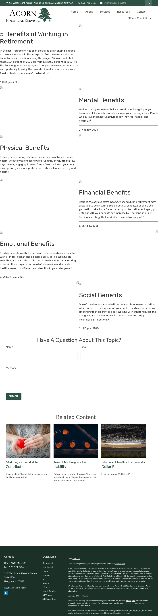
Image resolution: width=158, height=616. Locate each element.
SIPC (133, 601)
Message (11, 368)
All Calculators (49, 599)
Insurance (47, 575)
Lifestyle (46, 587)
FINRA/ (128, 601)
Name (9, 347)
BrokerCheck (120, 564)
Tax (44, 579)
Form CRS (76, 559)
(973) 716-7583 (88, 3)
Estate (45, 571)
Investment (47, 567)
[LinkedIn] (148, 3)
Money (45, 583)
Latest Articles (49, 591)
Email (84, 347)
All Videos (47, 595)
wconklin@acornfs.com (115, 3)
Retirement (47, 563)
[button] (74, 12)
